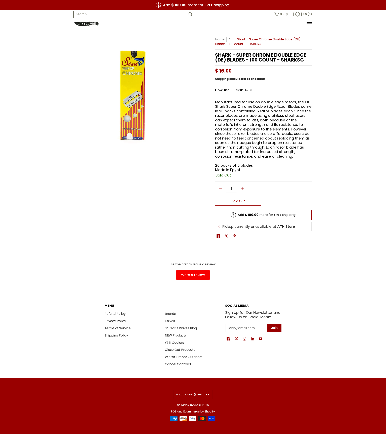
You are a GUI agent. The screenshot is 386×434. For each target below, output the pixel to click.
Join (274, 327)
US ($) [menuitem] (307, 14)
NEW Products (176, 335)
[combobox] (130, 14)
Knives (170, 321)
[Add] (242, 188)
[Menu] (309, 24)
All (230, 39)
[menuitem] (282, 14)
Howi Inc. (222, 90)
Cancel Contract (178, 364)
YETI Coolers (174, 342)
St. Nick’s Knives (187, 405)
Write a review (193, 275)
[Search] (190, 14)
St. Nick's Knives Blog (181, 328)
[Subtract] (220, 188)
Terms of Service (118, 328)
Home (220, 39)
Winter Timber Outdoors (183, 357)
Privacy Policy (115, 321)
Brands (170, 313)
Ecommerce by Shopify (199, 411)
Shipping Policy (116, 335)
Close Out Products (180, 349)
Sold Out (238, 201)
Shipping (222, 79)
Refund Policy (115, 313)
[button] (218, 236)
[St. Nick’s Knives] (86, 24)
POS (174, 411)
